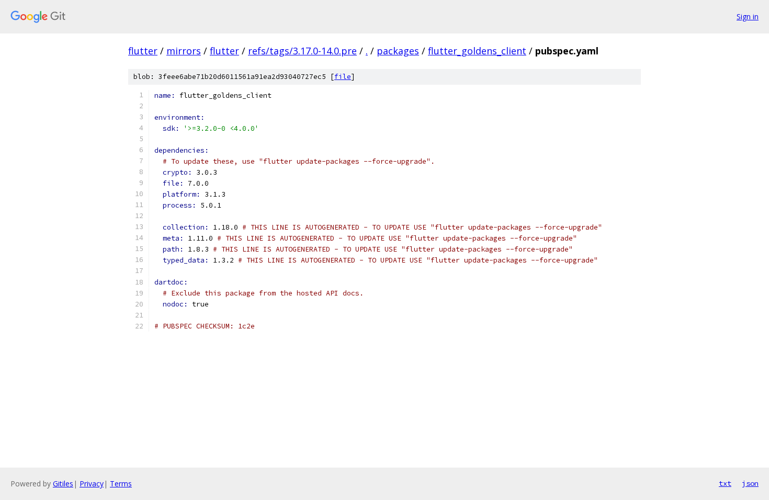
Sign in (748, 16)
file (342, 76)
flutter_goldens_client (477, 50)
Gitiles (63, 483)
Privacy (92, 483)
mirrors (183, 50)
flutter (142, 50)
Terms (121, 483)
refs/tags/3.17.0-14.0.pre (302, 50)
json (750, 483)
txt (725, 483)
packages (398, 50)
